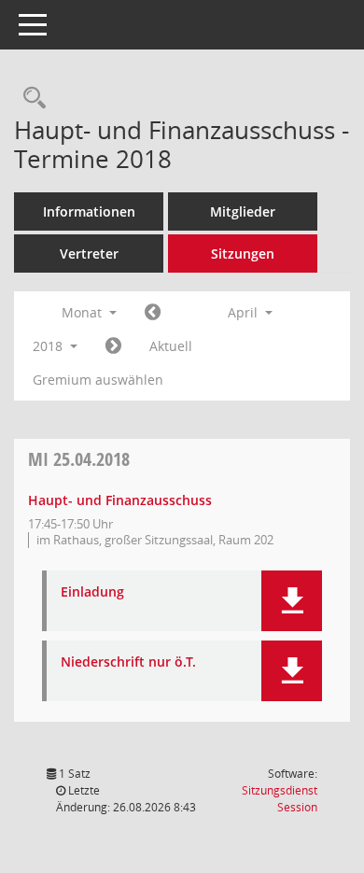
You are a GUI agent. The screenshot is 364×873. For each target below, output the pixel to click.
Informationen (89, 211)
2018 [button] (49, 346)
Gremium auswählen (98, 379)
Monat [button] (83, 312)
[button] (291, 600)
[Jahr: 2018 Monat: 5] (113, 346)
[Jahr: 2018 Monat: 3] (153, 313)
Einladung (92, 592)
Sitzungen (242, 253)
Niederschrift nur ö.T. (128, 662)
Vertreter (89, 253)
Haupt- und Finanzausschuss (120, 500)
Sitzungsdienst (279, 798)
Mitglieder (242, 211)
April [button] (244, 312)
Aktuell (170, 346)
